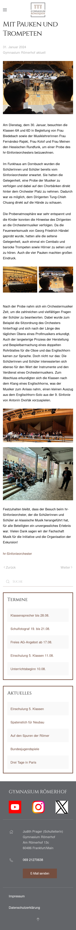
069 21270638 (33, 859)
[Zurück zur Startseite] (38, 10)
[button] (5, 10)
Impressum (17, 896)
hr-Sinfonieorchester (17, 553)
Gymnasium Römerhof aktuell (24, 52)
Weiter (65, 567)
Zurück (11, 567)
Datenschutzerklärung (24, 907)
